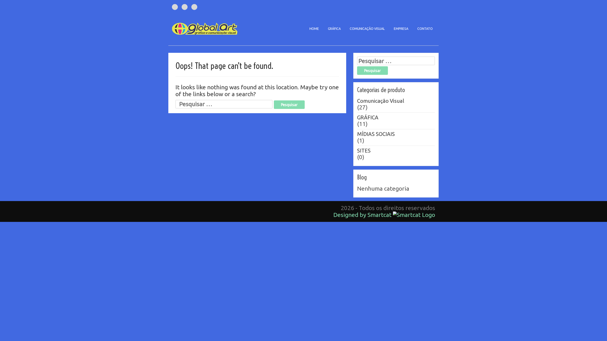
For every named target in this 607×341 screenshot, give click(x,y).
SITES (364, 150)
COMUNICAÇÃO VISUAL (367, 29)
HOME (314, 29)
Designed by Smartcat (363, 214)
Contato (425, 29)
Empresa (401, 29)
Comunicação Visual (380, 101)
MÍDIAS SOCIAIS (376, 134)
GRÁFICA (334, 29)
